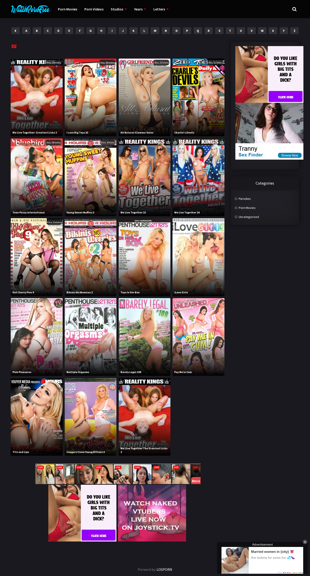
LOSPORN (164, 569)
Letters (159, 9)
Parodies (245, 199)
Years (138, 9)
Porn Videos (93, 9)
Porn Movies (67, 9)
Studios (117, 9)
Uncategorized (249, 217)
